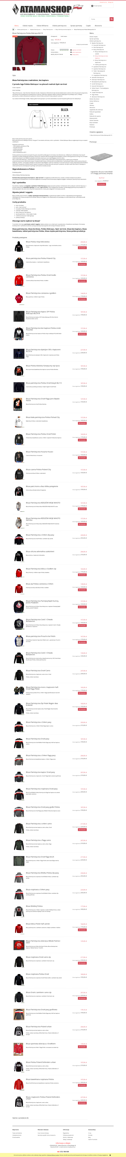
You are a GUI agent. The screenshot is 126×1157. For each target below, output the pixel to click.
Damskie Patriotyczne (98, 77)
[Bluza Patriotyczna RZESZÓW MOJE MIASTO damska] (19, 523)
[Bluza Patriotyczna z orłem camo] (19, 828)
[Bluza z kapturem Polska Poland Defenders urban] (19, 1101)
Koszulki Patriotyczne (99, 45)
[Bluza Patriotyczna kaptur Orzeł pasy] (19, 776)
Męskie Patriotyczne (97, 43)
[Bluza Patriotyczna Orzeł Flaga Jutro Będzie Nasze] (19, 404)
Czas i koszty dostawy (43, 1133)
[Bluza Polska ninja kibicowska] (19, 246)
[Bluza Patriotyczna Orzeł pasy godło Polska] (19, 811)
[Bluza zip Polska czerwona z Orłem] (19, 589)
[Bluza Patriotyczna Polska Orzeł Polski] (19, 439)
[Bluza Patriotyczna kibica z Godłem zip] (19, 572)
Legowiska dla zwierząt (96, 109)
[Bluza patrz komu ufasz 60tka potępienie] (19, 491)
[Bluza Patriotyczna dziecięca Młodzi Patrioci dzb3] (19, 945)
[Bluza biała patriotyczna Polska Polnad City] (19, 422)
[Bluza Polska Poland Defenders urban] (19, 1067)
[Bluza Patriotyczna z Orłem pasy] (19, 726)
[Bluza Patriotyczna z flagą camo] (19, 844)
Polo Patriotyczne (98, 47)
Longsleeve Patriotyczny (100, 75)
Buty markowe (94, 122)
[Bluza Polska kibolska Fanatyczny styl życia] (19, 371)
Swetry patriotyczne (100, 64)
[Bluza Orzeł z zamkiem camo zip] (19, 997)
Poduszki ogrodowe (95, 112)
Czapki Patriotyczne (97, 92)
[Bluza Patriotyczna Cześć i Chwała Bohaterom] (19, 624)
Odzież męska (94, 36)
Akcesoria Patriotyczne (98, 97)
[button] (75, 50)
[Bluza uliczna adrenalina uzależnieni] (19, 556)
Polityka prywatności (68, 1135)
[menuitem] (16, 25)
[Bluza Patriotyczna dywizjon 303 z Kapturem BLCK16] (19, 354)
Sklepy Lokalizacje (67, 1139)
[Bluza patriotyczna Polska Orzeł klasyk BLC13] (19, 387)
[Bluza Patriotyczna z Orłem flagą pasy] (19, 760)
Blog (89, 1137)
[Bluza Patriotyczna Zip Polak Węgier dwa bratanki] (19, 709)
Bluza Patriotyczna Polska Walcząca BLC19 (101, 135)
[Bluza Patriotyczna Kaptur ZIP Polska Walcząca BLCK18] (19, 316)
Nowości (92, 125)
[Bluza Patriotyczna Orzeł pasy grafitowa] (19, 1014)
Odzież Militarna (94, 101)
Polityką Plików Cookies (53, 1155)
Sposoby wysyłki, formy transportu (47, 1135)
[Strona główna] (47, 10)
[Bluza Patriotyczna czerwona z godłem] (19, 298)
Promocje (92, 127)
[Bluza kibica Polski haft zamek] (19, 928)
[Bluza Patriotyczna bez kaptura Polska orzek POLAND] (19, 333)
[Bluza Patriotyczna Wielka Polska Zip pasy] (19, 877)
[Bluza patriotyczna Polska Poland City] (19, 263)
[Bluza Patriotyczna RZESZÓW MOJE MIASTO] (19, 507)
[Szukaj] (112, 19)
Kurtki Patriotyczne (97, 84)
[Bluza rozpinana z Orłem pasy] (19, 894)
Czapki (91, 103)
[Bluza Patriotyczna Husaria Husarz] (19, 457)
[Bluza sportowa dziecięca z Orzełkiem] (19, 1049)
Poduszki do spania (95, 116)
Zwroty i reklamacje (68, 1137)
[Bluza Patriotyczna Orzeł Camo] (19, 675)
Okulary (92, 105)
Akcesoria (92, 107)
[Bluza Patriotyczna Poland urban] (19, 1031)
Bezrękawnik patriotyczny (99, 82)
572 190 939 (64, 1152)
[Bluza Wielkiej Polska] (19, 911)
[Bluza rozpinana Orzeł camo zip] (19, 962)
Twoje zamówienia (17, 1133)
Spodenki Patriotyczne (99, 67)
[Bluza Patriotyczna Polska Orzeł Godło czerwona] (19, 280)
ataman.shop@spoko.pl (69, 1147)
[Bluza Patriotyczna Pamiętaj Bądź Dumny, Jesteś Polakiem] (19, 606)
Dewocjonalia (93, 118)
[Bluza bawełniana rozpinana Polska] (19, 1085)
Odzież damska (94, 120)
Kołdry (91, 114)
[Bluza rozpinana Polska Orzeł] (19, 979)
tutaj (28, 175)
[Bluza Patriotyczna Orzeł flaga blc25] (19, 861)
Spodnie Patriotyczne (99, 69)
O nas (89, 1133)
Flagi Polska (95, 94)
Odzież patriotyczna (95, 41)
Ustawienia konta (16, 1135)
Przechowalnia (16, 1137)
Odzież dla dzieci (94, 99)
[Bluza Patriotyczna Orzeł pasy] (19, 743)
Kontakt (90, 1135)
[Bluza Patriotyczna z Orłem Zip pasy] (19, 539)
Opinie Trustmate (92, 1139)
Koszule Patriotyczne (98, 86)
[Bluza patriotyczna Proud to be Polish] (19, 641)
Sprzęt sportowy (94, 39)
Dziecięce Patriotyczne (98, 79)
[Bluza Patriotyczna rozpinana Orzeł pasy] (19, 794)
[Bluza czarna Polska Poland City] (19, 474)
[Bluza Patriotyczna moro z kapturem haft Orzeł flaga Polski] (19, 690)
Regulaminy (66, 1133)
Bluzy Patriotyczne (98, 49)
